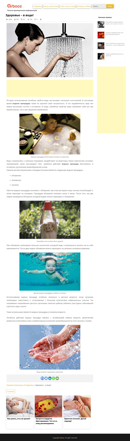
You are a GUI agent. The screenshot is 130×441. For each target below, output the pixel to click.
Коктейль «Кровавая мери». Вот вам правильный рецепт (114, 33)
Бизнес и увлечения (50, 6)
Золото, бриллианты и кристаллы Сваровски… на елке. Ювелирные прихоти (115, 45)
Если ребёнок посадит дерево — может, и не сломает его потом (115, 23)
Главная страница (14, 385)
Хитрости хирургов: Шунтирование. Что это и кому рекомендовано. (46, 421)
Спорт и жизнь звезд (67, 6)
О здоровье (37, 6)
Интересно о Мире (84, 6)
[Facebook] (42, 378)
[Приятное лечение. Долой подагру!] (77, 406)
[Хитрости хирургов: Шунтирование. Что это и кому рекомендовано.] (48, 406)
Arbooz (61, 438)
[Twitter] (46, 378)
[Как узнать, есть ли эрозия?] (20, 406)
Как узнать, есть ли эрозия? (18, 419)
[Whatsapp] (53, 378)
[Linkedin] (49, 378)
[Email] (57, 378)
